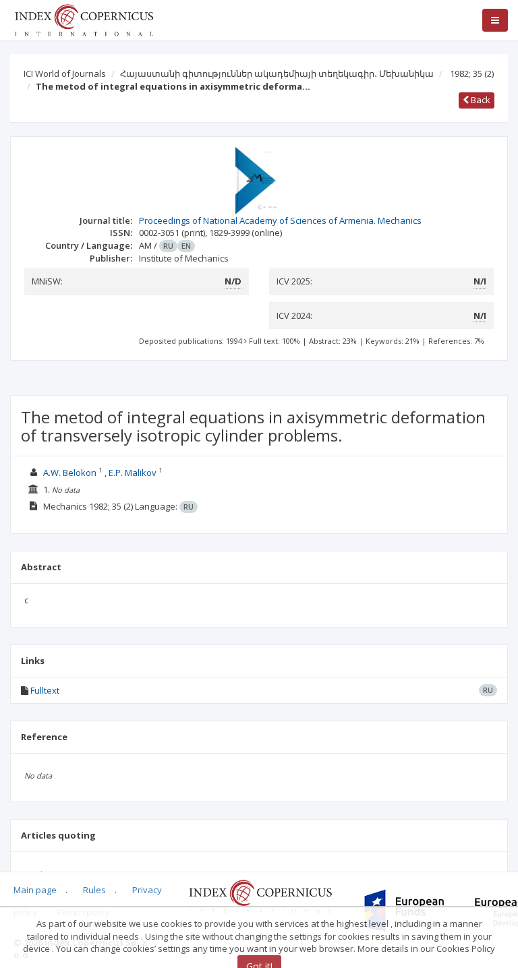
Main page (35, 890)
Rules (94, 890)
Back (479, 100)
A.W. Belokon (69, 472)
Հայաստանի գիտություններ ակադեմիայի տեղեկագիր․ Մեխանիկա (277, 73)
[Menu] (495, 20)
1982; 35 (472, 73)
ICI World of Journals (65, 73)
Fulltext (44, 690)
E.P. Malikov (132, 472)
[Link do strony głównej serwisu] (83, 19)
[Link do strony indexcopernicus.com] (260, 895)
